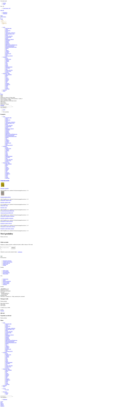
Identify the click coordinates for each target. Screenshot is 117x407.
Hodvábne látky (8, 28)
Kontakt (4, 265)
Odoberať (13, 247)
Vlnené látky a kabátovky (10, 32)
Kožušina (7, 42)
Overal (6, 87)
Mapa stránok (5, 273)
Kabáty (6, 85)
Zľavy (6, 86)
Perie (6, 62)
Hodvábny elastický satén (5, 202)
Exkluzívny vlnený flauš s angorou (7, 228)
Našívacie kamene (8, 66)
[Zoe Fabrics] (3, 16)
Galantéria (5, 56)
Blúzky (6, 75)
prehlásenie (20, 251)
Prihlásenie (5, 13)
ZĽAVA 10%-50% (9, 70)
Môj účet (2, 10)
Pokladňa (2, 105)
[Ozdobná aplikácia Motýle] (2, 195)
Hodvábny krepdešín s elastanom (6, 218)
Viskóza (6, 50)
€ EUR (4, 388)
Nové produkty (6, 271)
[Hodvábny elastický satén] (5, 200)
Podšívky (7, 41)
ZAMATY (7, 51)
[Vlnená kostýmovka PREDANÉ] (7, 210)
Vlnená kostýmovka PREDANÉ (6, 212)
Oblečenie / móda (6, 73)
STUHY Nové (8, 71)
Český (4, 4)
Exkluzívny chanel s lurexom (6, 223)
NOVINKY (7, 40)
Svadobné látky (8, 37)
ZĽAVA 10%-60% (9, 36)
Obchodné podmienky (7, 260)
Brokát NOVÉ (8, 53)
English (4, 3)
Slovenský (5, 391)
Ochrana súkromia (6, 263)
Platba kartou (5, 264)
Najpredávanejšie (4, 180)
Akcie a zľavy (5, 270)
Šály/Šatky (7, 88)
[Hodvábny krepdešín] (2, 186)
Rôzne (6, 35)
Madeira (7, 48)
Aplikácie (7, 60)
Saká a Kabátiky (8, 74)
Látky (4, 27)
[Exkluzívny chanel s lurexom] (6, 221)
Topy (6, 82)
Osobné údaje (5, 279)
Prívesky (7, 72)
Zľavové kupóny (6, 282)
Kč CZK (7, 389)
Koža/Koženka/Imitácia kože (11, 47)
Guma (6, 64)
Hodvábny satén (3, 207)
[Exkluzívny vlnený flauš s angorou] (7, 226)
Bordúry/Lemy (8, 59)
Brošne (6, 65)
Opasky (6, 77)
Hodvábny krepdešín (4, 188)
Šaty (6, 76)
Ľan (6, 49)
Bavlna (6, 38)
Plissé (6, 54)
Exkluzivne (7, 43)
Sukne (6, 81)
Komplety (7, 83)
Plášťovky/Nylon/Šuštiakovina (11, 44)
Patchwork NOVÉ (9, 55)
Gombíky (7, 61)
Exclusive (5, 89)
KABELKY (7, 84)
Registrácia (5, 12)
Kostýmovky (7, 30)
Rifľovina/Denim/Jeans (9, 45)
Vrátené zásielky (6, 283)
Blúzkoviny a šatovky (9, 39)
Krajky (6, 31)
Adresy (4, 280)
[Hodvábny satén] (4, 205)
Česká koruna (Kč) (6, 8)
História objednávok (7, 281)
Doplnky (7, 80)
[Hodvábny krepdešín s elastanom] (7, 216)
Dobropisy (5, 284)
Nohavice (7, 78)
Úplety (6, 29)
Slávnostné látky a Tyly (9, 33)
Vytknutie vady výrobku (7, 261)
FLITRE (7, 52)
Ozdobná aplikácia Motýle (5, 197)
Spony (6, 63)
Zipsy (6, 69)
